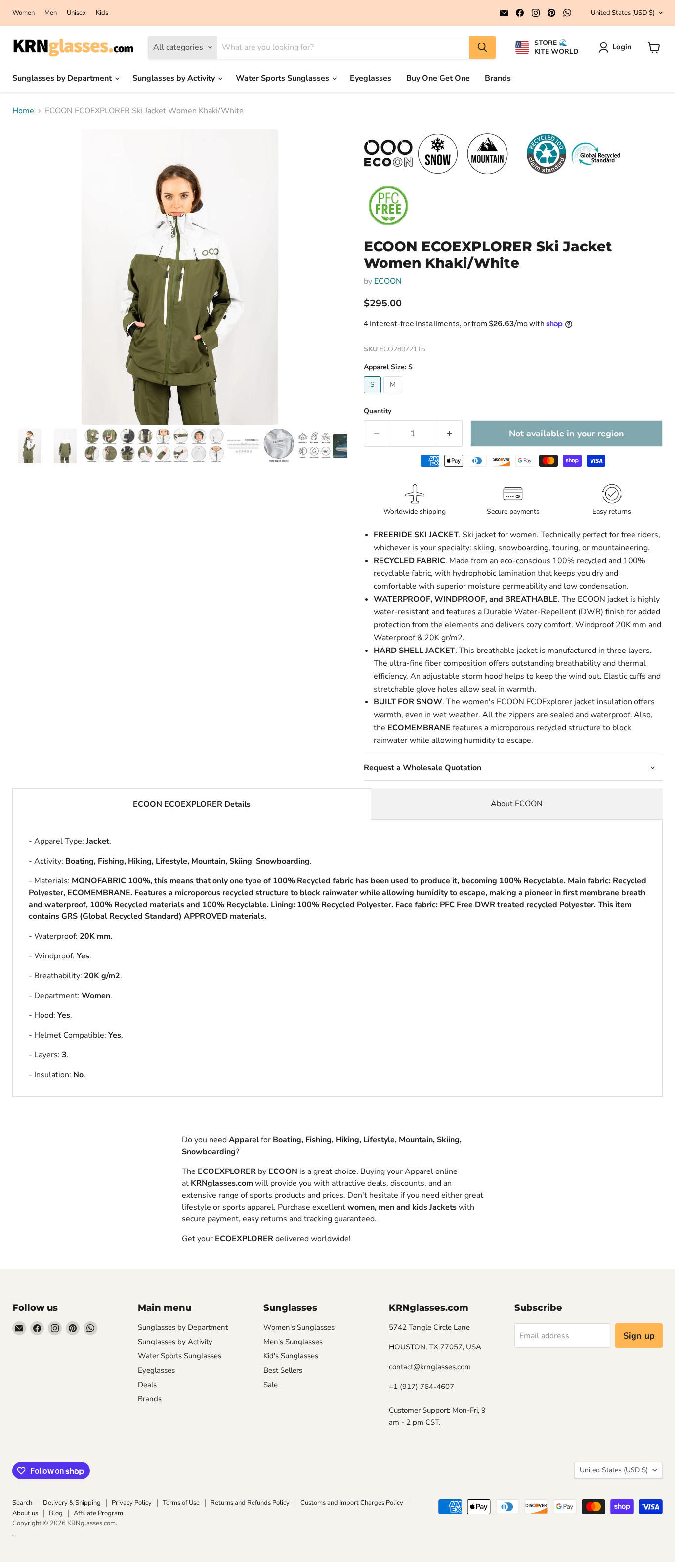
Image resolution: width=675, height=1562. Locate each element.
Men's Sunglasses (293, 1341)
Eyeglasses (370, 78)
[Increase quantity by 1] (450, 433)
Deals (147, 1384)
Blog (56, 1513)
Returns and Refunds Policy (250, 1502)
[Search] (482, 47)
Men (50, 13)
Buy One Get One (438, 78)
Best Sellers (282, 1370)
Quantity (377, 411)
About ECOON (517, 803)
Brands (498, 78)
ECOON (388, 281)
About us (25, 1513)
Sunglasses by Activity (174, 78)
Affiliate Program (98, 1513)
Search (22, 1502)
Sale (270, 1384)
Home (23, 110)
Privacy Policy (132, 1502)
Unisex (76, 13)
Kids (102, 13)
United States (623, 12)
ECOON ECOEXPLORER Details (192, 804)
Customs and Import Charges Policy (351, 1502)
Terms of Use (181, 1502)
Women (23, 13)
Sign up (639, 1336)
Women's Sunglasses (299, 1327)
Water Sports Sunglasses (283, 78)
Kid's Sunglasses (290, 1356)
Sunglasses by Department (63, 78)
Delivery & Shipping (72, 1502)
